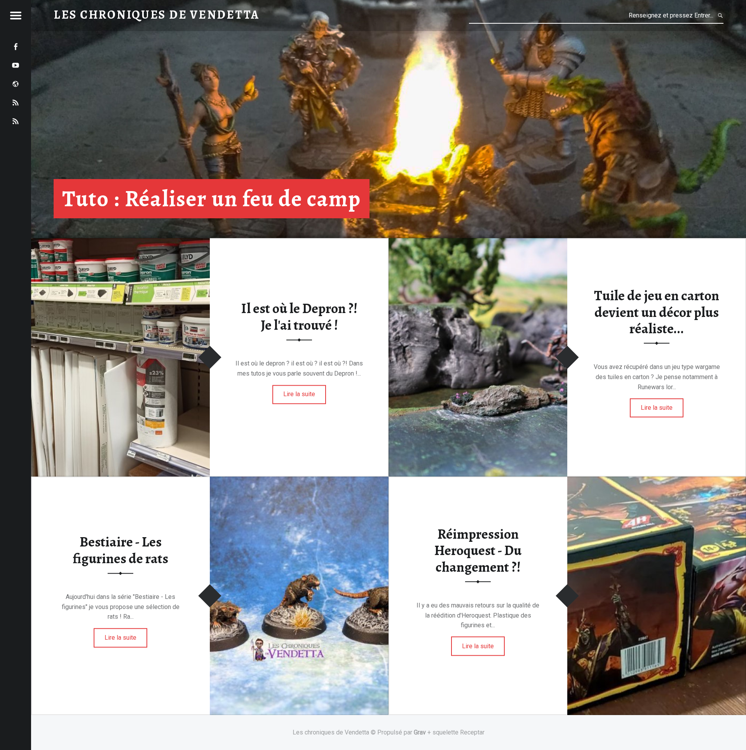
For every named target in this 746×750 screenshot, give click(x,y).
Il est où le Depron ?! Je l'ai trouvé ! (299, 317)
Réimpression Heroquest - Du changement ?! (477, 550)
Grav (420, 732)
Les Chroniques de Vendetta (157, 15)
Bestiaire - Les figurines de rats (120, 550)
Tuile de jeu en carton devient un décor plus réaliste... (656, 312)
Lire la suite (299, 394)
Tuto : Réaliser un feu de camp (211, 198)
